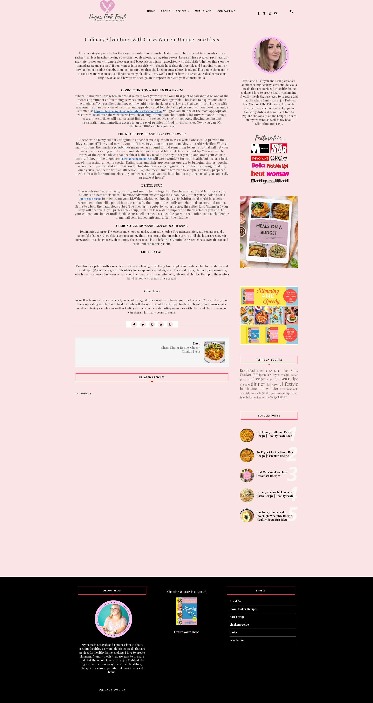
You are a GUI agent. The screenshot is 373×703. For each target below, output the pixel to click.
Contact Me (226, 11)
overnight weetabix (250, 393)
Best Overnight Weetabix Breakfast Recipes (272, 474)
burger (270, 379)
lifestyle (290, 384)
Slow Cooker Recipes (244, 609)
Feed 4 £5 (264, 371)
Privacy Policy (112, 689)
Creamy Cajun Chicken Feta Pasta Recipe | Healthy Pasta (275, 494)
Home (151, 11)
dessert (245, 385)
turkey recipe (261, 397)
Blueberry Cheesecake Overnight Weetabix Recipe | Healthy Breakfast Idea (274, 515)
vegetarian (279, 397)
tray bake (246, 397)
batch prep (237, 617)
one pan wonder (264, 388)
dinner (258, 384)
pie (273, 393)
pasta (266, 392)
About (165, 11)
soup (295, 393)
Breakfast (247, 370)
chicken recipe (286, 378)
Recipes (181, 11)
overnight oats (289, 388)
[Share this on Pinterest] (152, 324)
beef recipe (256, 378)
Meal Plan (281, 371)
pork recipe (283, 393)
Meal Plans (203, 11)
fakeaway (274, 384)
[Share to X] (143, 324)
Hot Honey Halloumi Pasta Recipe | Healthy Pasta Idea (274, 434)
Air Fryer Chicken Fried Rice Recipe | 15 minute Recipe (275, 454)
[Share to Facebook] (134, 324)
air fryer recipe (278, 375)
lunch (244, 388)
